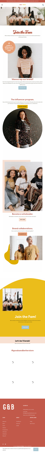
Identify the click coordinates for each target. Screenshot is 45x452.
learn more (25, 327)
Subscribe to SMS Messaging (29, 415)
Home (4, 425)
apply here (22, 219)
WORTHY (29, 446)
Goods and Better (20, 446)
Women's (4, 421)
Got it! (36, 449)
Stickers (4, 427)
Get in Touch (32, 423)
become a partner (22, 106)
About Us (18, 423)
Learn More (8, 450)
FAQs (31, 421)
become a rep (22, 87)
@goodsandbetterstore (22, 350)
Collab (17, 425)
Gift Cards (5, 431)
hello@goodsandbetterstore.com (29, 413)
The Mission (18, 421)
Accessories (5, 429)
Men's (4, 423)
